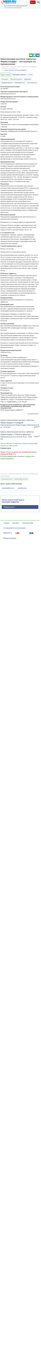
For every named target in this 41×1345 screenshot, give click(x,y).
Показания (4, 79)
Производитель (32, 82)
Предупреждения (6, 82)
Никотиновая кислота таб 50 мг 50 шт (13, 437)
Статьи (30, 74)
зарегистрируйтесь (7, 458)
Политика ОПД (27, 523)
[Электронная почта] (31, 56)
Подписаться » (9, 507)
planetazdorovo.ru (8, 488)
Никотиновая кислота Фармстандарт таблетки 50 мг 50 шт (19, 426)
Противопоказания (16, 79)
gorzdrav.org (22, 488)
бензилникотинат (6, 479)
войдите (28, 456)
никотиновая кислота (21, 479)
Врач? (33, 2)
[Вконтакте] (38, 56)
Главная (6, 523)
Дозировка (27, 79)
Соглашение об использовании (12, 7)
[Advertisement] (20, 30)
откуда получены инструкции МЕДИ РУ (15, 70)
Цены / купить (6, 74)
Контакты (15, 523)
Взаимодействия (20, 82)
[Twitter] (34, 56)
